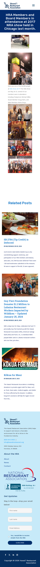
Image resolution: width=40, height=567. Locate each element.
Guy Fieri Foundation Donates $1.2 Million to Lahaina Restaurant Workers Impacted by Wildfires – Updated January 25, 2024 (17, 308)
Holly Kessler (10, 246)
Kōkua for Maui (13, 375)
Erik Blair (8, 378)
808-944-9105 (9, 440)
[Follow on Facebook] (5, 554)
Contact (7, 466)
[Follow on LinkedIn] (13, 554)
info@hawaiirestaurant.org (14, 442)
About (6, 459)
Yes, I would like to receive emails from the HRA (20, 536)
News (6, 462)
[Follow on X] (9, 554)
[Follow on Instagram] (17, 554)
